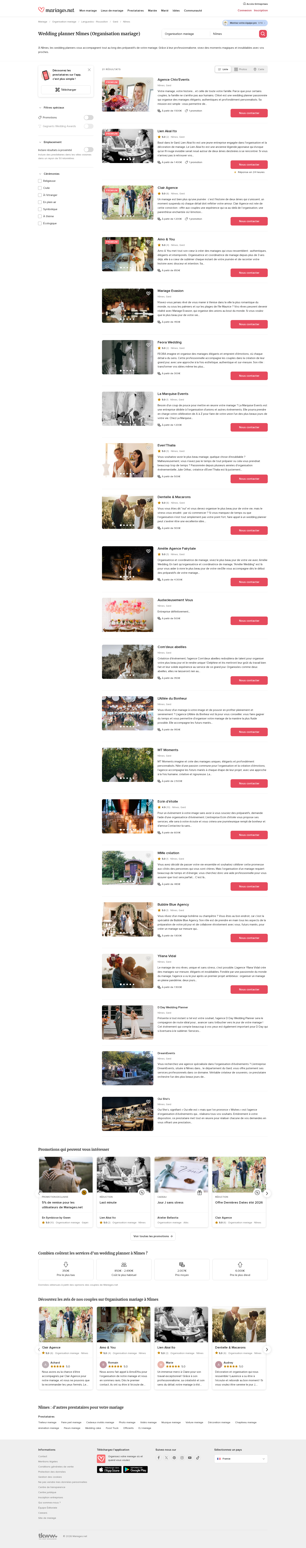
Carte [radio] (261, 69)
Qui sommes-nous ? (49, 1502)
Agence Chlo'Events (173, 80)
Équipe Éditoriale (47, 1507)
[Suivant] (267, 1193)
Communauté (193, 10)
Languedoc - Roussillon (95, 21)
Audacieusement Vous (175, 600)
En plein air (49, 202)
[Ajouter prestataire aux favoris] (148, 82)
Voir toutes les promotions (151, 1236)
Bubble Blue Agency (173, 904)
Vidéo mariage (148, 1422)
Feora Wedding (170, 342)
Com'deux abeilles (172, 647)
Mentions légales (48, 1461)
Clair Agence (168, 188)
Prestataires (136, 10)
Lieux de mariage (112, 10)
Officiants (128, 1428)
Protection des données (52, 1471)
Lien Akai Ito (167, 131)
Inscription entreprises (50, 1497)
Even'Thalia (166, 445)
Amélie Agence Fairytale (177, 548)
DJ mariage (144, 1428)
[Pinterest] (174, 1458)
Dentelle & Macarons (174, 497)
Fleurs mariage (72, 1428)
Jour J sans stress (170, 1202)
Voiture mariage (194, 1422)
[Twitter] (166, 1458)
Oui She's (164, 1099)
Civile (46, 188)
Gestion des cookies (50, 1476)
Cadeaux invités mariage (100, 1422)
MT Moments (168, 750)
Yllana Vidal (167, 956)
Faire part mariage (71, 1422)
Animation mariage (48, 1428)
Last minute (108, 1202)
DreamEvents (166, 1053)
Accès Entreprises (257, 3)
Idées (176, 10)
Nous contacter (249, 113)
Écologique (50, 223)
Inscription (261, 10)
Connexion (245, 10)
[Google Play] (135, 1472)
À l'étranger (50, 195)
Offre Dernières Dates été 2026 (239, 1202)
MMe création (168, 853)
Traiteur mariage (47, 1422)
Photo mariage (127, 1422)
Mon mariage (88, 10)
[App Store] (109, 1472)
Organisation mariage (64, 21)
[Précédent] (39, 1193)
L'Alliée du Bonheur (172, 698)
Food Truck (112, 1428)
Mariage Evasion (170, 291)
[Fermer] (89, 69)
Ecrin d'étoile (168, 801)
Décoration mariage (219, 1422)
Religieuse (49, 181)
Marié (164, 10)
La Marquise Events (173, 394)
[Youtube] (190, 1458)
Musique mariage (171, 1422)
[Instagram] (182, 1458)
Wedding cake (93, 1428)
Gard (116, 21)
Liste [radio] (225, 69)
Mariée (152, 10)
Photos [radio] (243, 69)
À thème (48, 216)
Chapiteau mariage (246, 1422)
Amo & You (166, 239)
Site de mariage (47, 1518)
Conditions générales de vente (56, 1466)
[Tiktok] (197, 1458)
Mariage (43, 21)
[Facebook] (158, 1458)
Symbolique (50, 209)
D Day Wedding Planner (173, 1007)
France (226, 1458)
